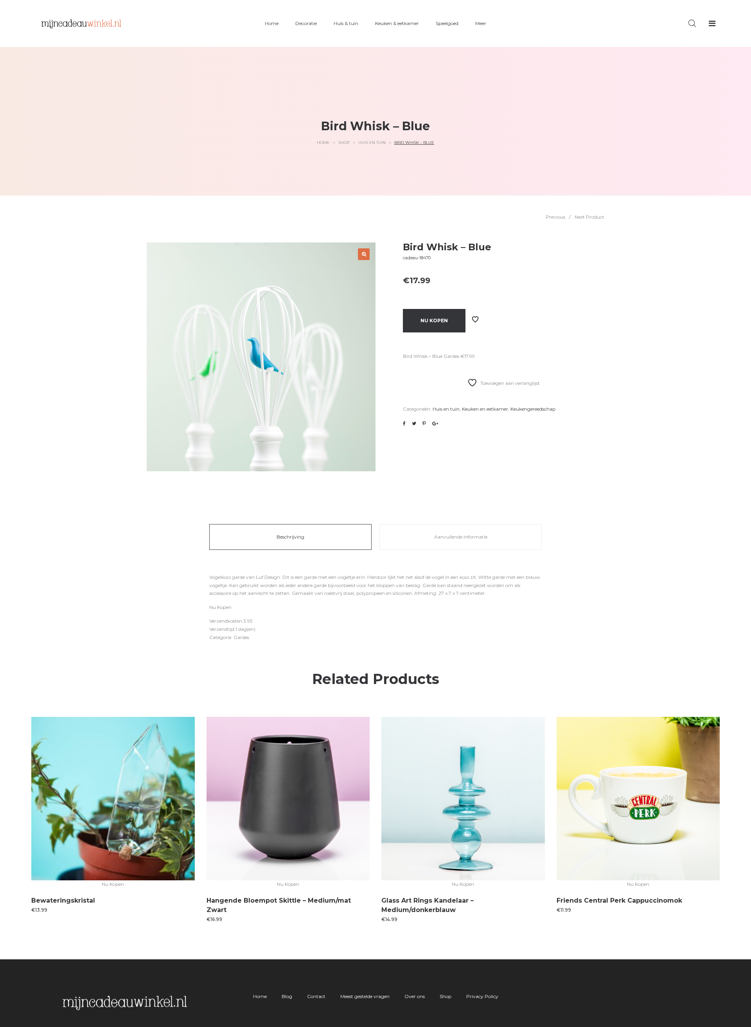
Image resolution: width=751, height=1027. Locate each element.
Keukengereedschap (532, 409)
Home (323, 142)
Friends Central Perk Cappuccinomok (619, 900)
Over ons (414, 996)
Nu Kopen (434, 320)
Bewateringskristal (63, 900)
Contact (316, 996)
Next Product (589, 217)
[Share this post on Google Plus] (435, 423)
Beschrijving (290, 537)
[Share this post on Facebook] (404, 423)
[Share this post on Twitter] (414, 423)
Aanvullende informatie (460, 537)
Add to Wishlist (475, 319)
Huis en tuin (372, 142)
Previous (555, 217)
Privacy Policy (482, 996)
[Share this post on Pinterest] (424, 423)
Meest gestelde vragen (365, 996)
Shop (344, 142)
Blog (287, 996)
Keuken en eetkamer (485, 409)
